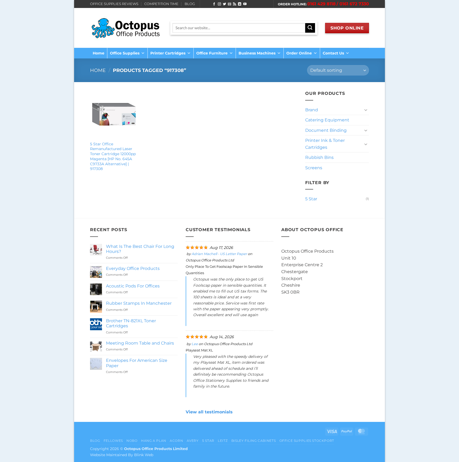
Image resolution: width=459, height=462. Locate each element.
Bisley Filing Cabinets (253, 441)
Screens (313, 167)
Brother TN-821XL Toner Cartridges (131, 323)
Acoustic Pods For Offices (133, 286)
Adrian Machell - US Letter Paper (219, 254)
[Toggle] (366, 110)
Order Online (299, 53)
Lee (195, 344)
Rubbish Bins (319, 157)
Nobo (131, 441)
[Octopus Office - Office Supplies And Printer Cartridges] (126, 28)
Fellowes (113, 441)
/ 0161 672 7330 (353, 3)
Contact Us (333, 53)
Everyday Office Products (133, 268)
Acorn (176, 441)
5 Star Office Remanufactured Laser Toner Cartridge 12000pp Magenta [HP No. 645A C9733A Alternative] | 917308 (113, 156)
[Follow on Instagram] (219, 4)
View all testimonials (209, 411)
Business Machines (257, 53)
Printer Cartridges (167, 53)
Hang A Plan (153, 441)
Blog (95, 441)
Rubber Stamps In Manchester (139, 303)
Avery (193, 441)
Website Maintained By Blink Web (121, 454)
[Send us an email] (229, 4)
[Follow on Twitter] (224, 4)
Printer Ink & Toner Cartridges (325, 144)
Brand (311, 109)
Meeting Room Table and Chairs (140, 343)
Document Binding (326, 130)
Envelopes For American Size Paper (136, 363)
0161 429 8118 (321, 3)
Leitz (223, 441)
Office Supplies (124, 53)
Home (98, 53)
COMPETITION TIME (161, 4)
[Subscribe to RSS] (234, 4)
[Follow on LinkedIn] (239, 4)
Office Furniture (212, 53)
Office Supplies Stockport (306, 441)
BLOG (190, 4)
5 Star (311, 198)
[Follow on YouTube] (244, 4)
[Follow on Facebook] (214, 4)
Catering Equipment (327, 119)
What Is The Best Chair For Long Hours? (140, 249)
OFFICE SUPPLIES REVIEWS (114, 4)
